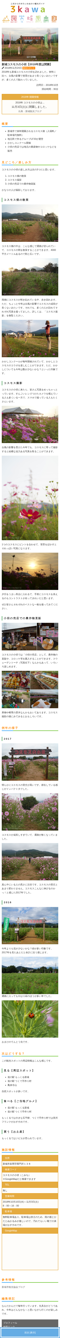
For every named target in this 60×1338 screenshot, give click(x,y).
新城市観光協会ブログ (13, 1287)
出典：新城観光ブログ (30, 111)
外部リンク (9, 1327)
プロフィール (10, 1323)
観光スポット (29, 68)
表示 (32, 1332)
